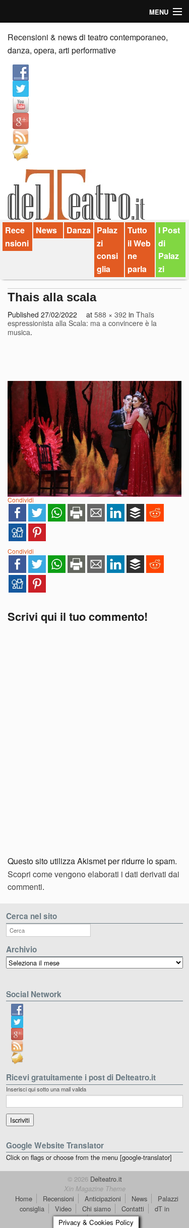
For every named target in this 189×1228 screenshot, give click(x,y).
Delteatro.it (105, 1179)
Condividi (21, 499)
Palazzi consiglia (107, 249)
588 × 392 (110, 314)
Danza (79, 230)
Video (63, 1208)
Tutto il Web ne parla (139, 249)
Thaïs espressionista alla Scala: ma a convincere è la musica (82, 323)
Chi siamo (96, 1208)
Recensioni (17, 236)
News (46, 230)
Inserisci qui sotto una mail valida (46, 1089)
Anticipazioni (103, 1198)
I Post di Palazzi (169, 249)
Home (23, 1198)
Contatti (132, 1208)
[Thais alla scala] (94, 439)
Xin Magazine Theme (94, 1188)
